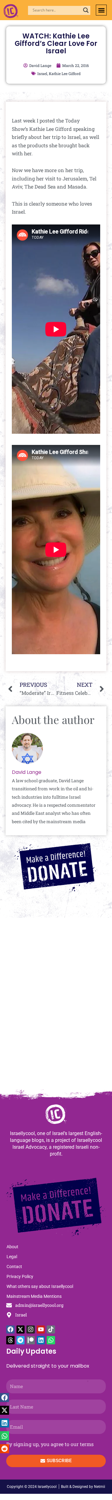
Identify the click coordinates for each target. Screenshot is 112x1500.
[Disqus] (56, 1006)
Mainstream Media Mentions (34, 1296)
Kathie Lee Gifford (65, 73)
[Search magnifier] (86, 10)
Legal (12, 1256)
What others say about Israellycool (40, 1286)
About (12, 1246)
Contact (14, 1266)
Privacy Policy (20, 1276)
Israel (42, 73)
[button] (101, 10)
